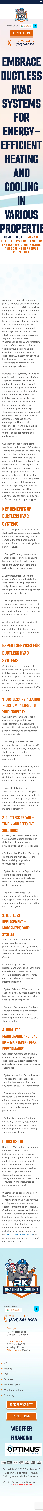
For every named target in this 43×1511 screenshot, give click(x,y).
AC (5, 1363)
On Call (19, 1350)
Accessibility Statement (26, 1476)
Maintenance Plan (13, 1390)
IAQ (6, 1374)
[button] (41, 2)
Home (8, 237)
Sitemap (22, 1473)
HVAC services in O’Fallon (19, 1234)
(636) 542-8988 (25, 44)
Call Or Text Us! (24, 41)
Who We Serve (12, 1384)
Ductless (8, 1379)
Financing (9, 1395)
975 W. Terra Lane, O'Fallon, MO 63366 (17, 1333)
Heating (8, 1368)
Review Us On (12, 25)
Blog (18, 237)
